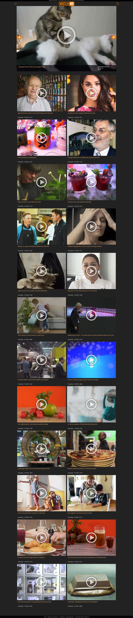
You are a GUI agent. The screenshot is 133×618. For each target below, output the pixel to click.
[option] (66, 38)
